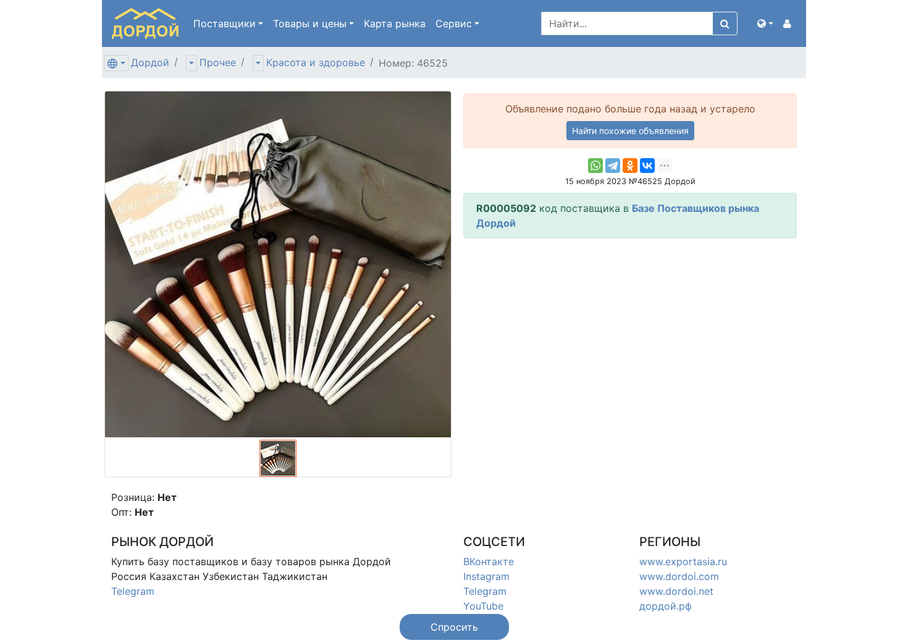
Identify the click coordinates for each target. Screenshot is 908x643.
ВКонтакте (488, 561)
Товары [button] (310, 23)
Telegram (132, 591)
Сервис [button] (453, 23)
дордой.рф (665, 606)
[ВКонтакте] (647, 165)
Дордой (150, 62)
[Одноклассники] (630, 165)
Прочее (218, 62)
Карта (395, 23)
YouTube (483, 606)
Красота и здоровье (315, 62)
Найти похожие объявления (630, 130)
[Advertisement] (630, 334)
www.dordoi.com (679, 576)
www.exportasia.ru (683, 561)
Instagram (486, 576)
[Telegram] (612, 165)
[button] (765, 23)
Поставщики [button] (224, 23)
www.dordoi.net (676, 591)
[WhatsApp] (595, 165)
